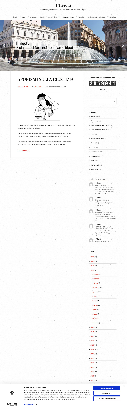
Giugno (94, 301)
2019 (92, 340)
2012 (92, 371)
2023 (92, 270)
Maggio (95, 305)
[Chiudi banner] (124, 386)
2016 (92, 354)
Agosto (94, 292)
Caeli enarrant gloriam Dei (96, 17)
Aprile (94, 309)
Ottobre (95, 283)
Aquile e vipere (53, 17)
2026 (92, 257)
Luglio (94, 296)
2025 (92, 261)
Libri (92, 147)
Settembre (95, 287)
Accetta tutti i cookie (106, 388)
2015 (92, 358)
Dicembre (95, 274)
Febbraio (95, 318)
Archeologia (95, 121)
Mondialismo (95, 152)
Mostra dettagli (29, 404)
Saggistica (33, 17)
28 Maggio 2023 (23, 87)
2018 (92, 345)
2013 (92, 367)
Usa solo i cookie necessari (107, 398)
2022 (92, 327)
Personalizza (106, 393)
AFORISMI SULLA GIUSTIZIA (46, 79)
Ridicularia (112, 17)
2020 (92, 336)
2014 (92, 362)
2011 (92, 376)
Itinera (24, 17)
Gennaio (95, 323)
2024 (92, 266)
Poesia (42, 17)
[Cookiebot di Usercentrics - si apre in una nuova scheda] (12, 404)
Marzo (94, 314)
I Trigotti (63, 5)
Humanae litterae (68, 17)
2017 (92, 349)
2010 (92, 380)
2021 (92, 332)
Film (92, 134)
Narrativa (81, 17)
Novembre (95, 278)
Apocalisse (94, 116)
